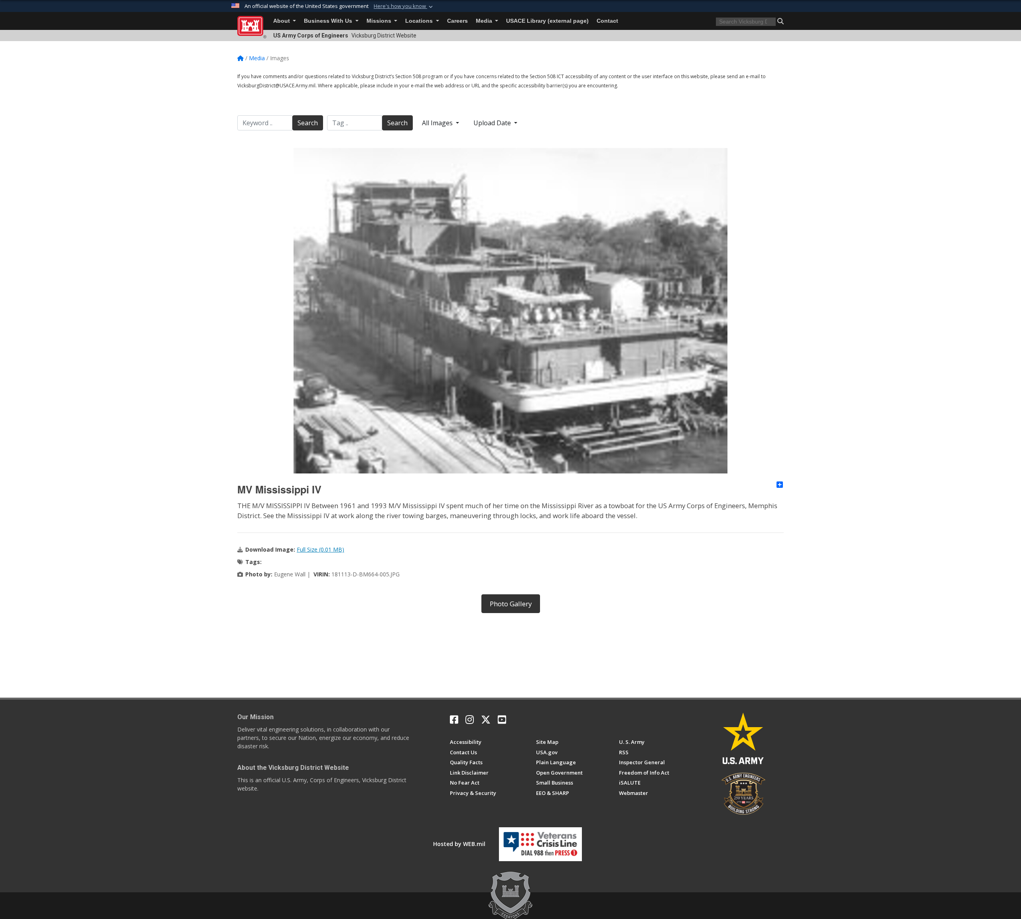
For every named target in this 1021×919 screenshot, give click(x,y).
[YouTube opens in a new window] (502, 719)
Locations (419, 21)
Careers (457, 21)
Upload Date (492, 122)
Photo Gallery (511, 603)
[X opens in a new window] (486, 719)
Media (485, 21)
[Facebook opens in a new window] (454, 719)
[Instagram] (469, 719)
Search (308, 122)
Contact (607, 21)
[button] (404, 6)
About (282, 21)
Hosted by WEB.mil (459, 844)
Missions (380, 21)
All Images (438, 122)
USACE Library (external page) (547, 21)
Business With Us (329, 21)
